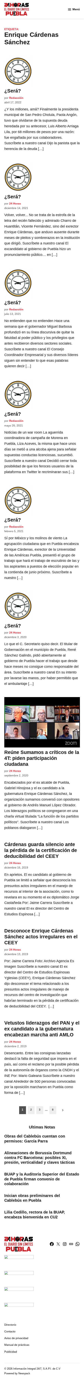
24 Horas (15, 203)
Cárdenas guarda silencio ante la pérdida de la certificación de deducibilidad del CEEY (40, 850)
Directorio (10, 1324)
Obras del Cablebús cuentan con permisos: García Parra (34, 1138)
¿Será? (12, 90)
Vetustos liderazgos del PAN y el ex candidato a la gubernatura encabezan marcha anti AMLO (42, 1028)
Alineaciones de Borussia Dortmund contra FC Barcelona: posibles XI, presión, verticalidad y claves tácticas (39, 1157)
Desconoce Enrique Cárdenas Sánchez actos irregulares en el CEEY (41, 936)
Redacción (16, 97)
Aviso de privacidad (16, 1338)
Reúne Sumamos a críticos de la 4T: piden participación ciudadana (41, 758)
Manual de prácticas (16, 1344)
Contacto (9, 1331)
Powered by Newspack (17, 1373)
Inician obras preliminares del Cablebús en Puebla (32, 1197)
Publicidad (10, 1351)
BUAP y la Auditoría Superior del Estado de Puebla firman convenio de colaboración (41, 1179)
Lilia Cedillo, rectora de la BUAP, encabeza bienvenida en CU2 (34, 1214)
